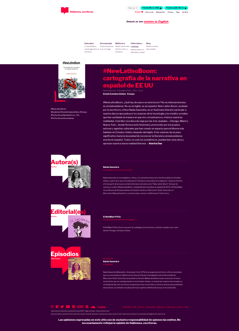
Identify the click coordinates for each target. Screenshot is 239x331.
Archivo (185, 12)
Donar (138, 12)
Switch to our (147, 21)
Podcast (141, 307)
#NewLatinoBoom (58, 109)
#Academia (55, 112)
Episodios (92, 47)
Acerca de (150, 12)
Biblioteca (122, 47)
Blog (152, 46)
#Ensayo (83, 112)
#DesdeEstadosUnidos (70, 112)
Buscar (131, 8)
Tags (178, 12)
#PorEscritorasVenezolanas (62, 118)
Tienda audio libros (175, 8)
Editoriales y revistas (138, 47)
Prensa (170, 12)
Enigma (93, 311)
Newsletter (160, 12)
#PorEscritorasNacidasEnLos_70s (65, 115)
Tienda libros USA (150, 8)
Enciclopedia (106, 46)
